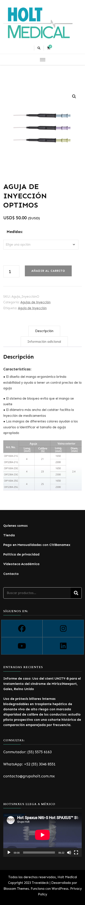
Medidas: (15, 232)
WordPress (60, 889)
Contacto (11, 574)
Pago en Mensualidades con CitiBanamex (36, 545)
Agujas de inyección (35, 302)
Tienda (9, 535)
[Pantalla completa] (76, 852)
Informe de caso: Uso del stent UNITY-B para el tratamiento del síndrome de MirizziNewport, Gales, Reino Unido (42, 684)
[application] (42, 835)
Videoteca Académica (21, 564)
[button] (74, 96)
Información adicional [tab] (44, 342)
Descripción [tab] (44, 331)
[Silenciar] (69, 852)
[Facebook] (21, 628)
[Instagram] (63, 628)
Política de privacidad (21, 554)
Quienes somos (15, 526)
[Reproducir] (9, 852)
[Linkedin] (63, 646)
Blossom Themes (16, 889)
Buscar (76, 593)
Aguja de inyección (32, 308)
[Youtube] (21, 646)
